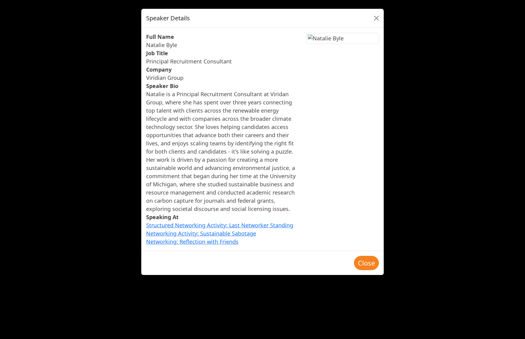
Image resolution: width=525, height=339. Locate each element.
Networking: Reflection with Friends (192, 241)
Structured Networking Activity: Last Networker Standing (219, 225)
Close (366, 262)
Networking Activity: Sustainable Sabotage (201, 233)
